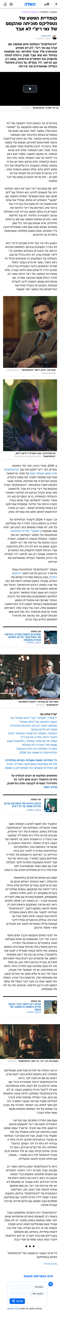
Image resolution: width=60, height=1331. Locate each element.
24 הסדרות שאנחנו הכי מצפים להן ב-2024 (31, 768)
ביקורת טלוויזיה (50, 1264)
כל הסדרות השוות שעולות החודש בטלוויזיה (31, 760)
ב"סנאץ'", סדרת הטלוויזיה (25, 531)
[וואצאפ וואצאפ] (11, 4)
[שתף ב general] (5, 4)
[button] (46, 4)
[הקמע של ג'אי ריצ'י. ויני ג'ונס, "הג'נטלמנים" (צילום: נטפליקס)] (30, 1044)
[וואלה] (30, 4)
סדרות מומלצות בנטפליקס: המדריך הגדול (31, 764)
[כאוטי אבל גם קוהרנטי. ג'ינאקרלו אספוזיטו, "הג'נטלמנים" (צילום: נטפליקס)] (30, 681)
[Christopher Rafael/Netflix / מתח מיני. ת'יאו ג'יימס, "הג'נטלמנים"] (30, 336)
